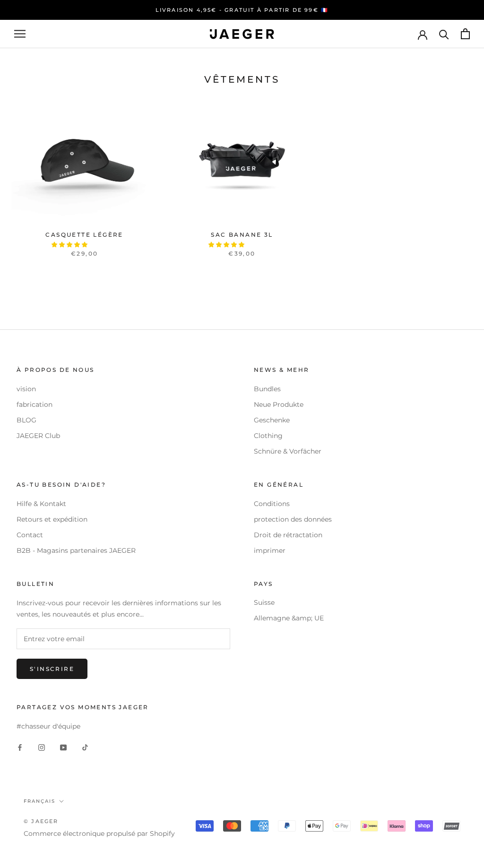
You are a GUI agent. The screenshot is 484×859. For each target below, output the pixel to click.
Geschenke (272, 420)
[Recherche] (444, 34)
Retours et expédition (52, 519)
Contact (30, 535)
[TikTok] (85, 746)
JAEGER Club (38, 435)
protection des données (293, 519)
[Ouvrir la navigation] (20, 34)
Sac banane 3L (242, 234)
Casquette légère (84, 234)
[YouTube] (63, 746)
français (39, 801)
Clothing (268, 435)
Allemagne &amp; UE (289, 618)
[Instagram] (41, 746)
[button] (70, 244)
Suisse (264, 602)
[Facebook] (20, 746)
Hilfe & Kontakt (41, 503)
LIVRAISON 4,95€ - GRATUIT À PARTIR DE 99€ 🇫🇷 (242, 10)
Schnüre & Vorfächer (287, 451)
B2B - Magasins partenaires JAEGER (76, 550)
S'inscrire (52, 668)
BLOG (26, 420)
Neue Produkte (278, 404)
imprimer (269, 550)
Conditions (272, 503)
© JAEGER (41, 821)
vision (26, 389)
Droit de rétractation (288, 535)
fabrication (34, 404)
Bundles (267, 389)
